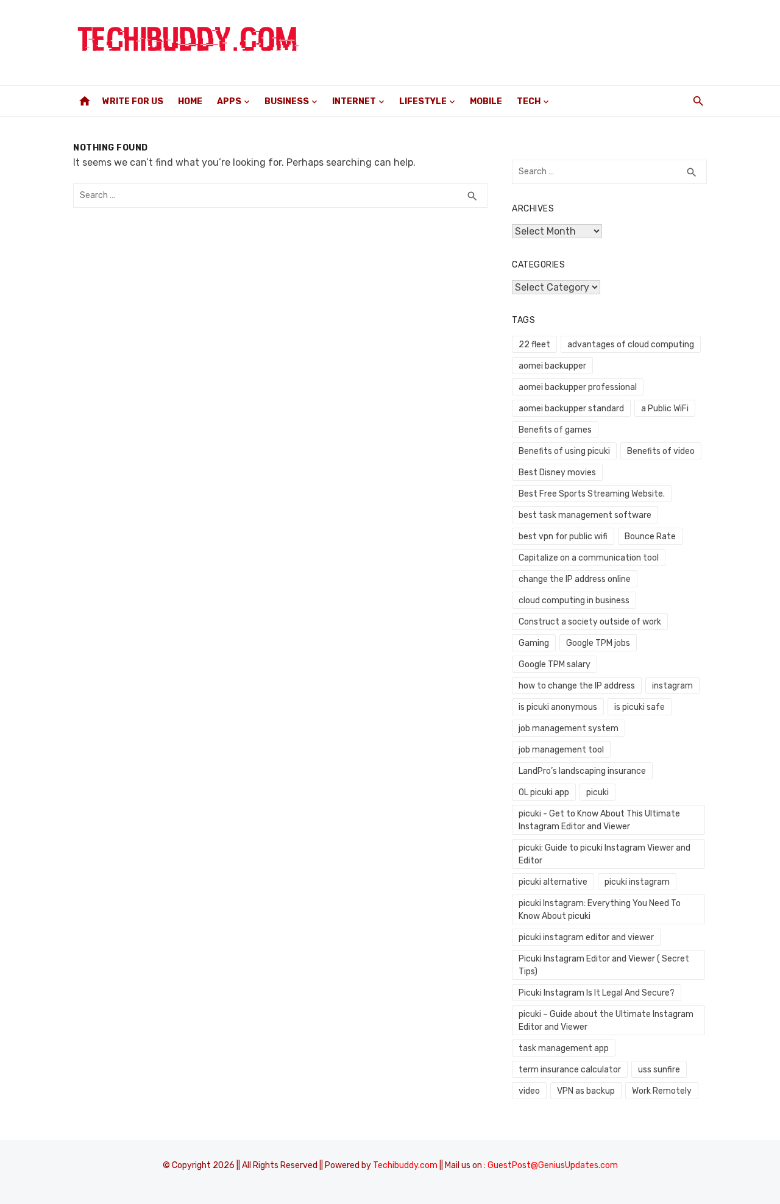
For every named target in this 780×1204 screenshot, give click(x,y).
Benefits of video (661, 451)
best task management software (585, 515)
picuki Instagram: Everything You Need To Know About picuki (600, 909)
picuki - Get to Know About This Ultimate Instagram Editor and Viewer (599, 820)
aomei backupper (552, 366)
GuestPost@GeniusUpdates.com (553, 1165)
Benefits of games (555, 430)
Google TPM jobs (598, 643)
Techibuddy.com (405, 1165)
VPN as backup (586, 1091)
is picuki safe (639, 707)
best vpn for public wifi (563, 536)
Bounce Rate (650, 536)
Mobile (486, 101)
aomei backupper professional (578, 387)
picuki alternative (553, 882)
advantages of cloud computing (630, 344)
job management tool (561, 750)
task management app (564, 1048)
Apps (229, 101)
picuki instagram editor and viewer (586, 937)
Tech (529, 101)
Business (286, 101)
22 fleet (534, 344)
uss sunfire (659, 1069)
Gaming (534, 643)
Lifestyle (423, 101)
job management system (569, 728)
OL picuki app (544, 792)
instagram (672, 686)
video (529, 1091)
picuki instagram (637, 882)
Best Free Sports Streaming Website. (592, 494)
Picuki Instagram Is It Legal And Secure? (597, 993)
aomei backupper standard (571, 408)
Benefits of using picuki (564, 451)
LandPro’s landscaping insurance (582, 771)
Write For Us (132, 101)
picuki (597, 792)
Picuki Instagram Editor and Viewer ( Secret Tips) (604, 965)
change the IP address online (575, 579)
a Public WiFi (665, 408)
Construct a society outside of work (590, 622)
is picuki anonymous (558, 707)
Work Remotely (662, 1091)
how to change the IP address (577, 686)
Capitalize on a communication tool (589, 558)
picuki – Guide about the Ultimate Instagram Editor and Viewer (606, 1020)
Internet (354, 101)
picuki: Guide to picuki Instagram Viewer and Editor (604, 854)
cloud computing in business (574, 600)
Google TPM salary (554, 664)
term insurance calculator (570, 1069)
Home (190, 101)
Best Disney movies (557, 472)
